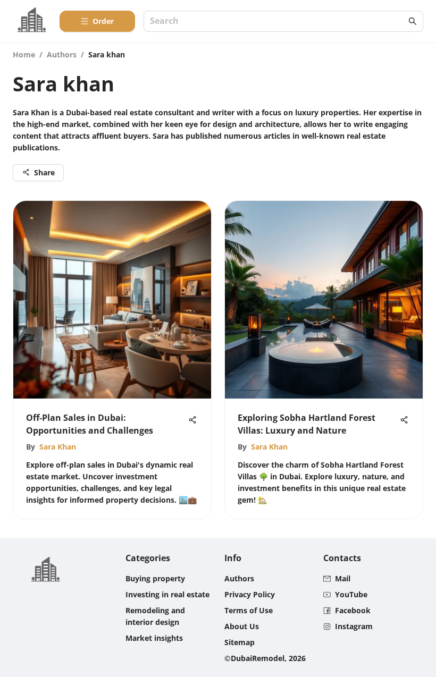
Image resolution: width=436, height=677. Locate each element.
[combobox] (278, 21)
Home (24, 54)
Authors (62, 54)
